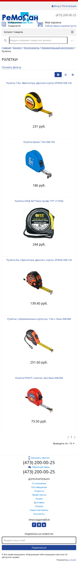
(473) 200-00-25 (66, 15)
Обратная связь (41, 467)
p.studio (72, 559)
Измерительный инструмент (57, 47)
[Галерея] (65, 74)
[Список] (72, 74)
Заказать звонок (40, 457)
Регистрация (69, 6)
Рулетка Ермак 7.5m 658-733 (39, 142)
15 (70, 443)
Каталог (17, 47)
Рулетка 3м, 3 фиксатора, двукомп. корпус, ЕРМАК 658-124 (39, 260)
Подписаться (39, 547)
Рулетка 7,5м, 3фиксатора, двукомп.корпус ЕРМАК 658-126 (39, 83)
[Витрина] (58, 74)
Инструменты (31, 47)
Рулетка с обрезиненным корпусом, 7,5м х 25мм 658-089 (39, 319)
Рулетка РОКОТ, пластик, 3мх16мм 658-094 (39, 378)
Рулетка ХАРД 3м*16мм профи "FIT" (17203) (39, 201)
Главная (6, 47)
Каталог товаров (13, 32)
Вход (56, 6)
